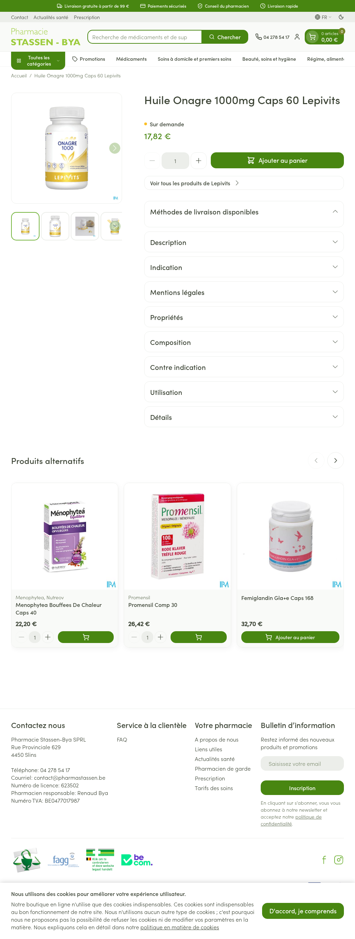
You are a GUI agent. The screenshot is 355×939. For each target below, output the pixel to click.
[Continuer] (114, 148)
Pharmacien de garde (223, 768)
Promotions (92, 58)
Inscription (302, 788)
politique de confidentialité (291, 820)
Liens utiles (208, 749)
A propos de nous (217, 739)
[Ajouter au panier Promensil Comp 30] (198, 637)
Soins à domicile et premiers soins (194, 58)
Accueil (19, 75)
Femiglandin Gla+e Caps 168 (277, 597)
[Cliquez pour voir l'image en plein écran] (66, 148)
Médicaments (131, 58)
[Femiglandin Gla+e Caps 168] (290, 536)
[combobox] (144, 37)
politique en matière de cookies (179, 927)
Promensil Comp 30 (152, 604)
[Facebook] (324, 860)
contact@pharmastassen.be (69, 777)
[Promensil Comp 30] (177, 536)
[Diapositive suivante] (335, 460)
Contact (19, 17)
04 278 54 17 (55, 769)
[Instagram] (339, 860)
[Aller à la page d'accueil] (45, 37)
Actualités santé (51, 17)
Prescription (87, 17)
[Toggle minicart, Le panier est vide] (312, 37)
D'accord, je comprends (303, 910)
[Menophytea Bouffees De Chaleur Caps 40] (64, 536)
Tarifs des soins (214, 788)
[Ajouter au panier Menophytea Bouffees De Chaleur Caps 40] (86, 637)
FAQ (122, 739)
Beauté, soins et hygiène (269, 58)
